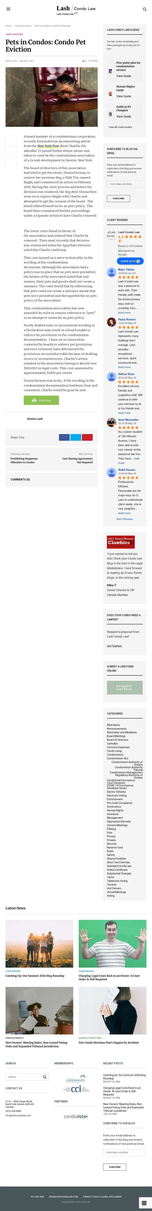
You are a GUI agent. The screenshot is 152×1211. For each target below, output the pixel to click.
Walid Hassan (126, 470)
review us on (128, 261)
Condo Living (114, 751)
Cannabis (112, 743)
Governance (114, 806)
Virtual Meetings (116, 892)
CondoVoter (114, 780)
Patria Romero (127, 319)
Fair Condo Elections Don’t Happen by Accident (109, 1042)
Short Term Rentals (118, 862)
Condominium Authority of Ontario (127, 763)
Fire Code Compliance (119, 803)
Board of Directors (117, 740)
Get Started (114, 646)
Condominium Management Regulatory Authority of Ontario (126, 775)
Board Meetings (116, 736)
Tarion (110, 877)
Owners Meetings (117, 825)
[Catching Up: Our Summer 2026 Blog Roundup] (39, 944)
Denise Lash (11, 61)
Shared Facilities (116, 858)
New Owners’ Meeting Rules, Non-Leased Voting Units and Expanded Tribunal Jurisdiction (36, 1044)
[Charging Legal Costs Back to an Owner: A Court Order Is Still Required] (112, 944)
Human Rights (115, 810)
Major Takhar (126, 269)
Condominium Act (117, 758)
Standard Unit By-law (119, 866)
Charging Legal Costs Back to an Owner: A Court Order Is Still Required (122, 1091)
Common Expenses (118, 747)
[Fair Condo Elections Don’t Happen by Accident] (112, 1011)
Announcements (117, 728)
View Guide (123, 76)
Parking (111, 829)
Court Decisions (14, 34)
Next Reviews (125, 519)
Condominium (115, 754)
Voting (111, 895)
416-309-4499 (37, 1197)
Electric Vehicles (116, 792)
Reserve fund (115, 847)
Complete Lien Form (124, 688)
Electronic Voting (117, 795)
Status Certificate (117, 869)
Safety (111, 855)
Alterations (113, 725)
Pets (109, 832)
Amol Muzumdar (128, 419)
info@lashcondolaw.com (63, 1197)
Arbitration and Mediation (122, 732)
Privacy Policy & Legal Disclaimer (102, 1197)
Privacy (111, 836)
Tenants (112, 884)
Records (112, 843)
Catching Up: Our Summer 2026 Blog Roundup (35, 975)
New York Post (48, 146)
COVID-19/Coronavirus (120, 785)
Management (115, 817)
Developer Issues (117, 788)
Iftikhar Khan (126, 374)
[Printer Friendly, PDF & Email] (41, 399)
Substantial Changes (119, 873)
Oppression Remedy (119, 821)
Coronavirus (128, 780)
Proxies (111, 840)
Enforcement (115, 799)
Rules (110, 851)
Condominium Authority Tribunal (129, 768)
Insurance (112, 814)
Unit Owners (114, 888)
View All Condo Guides (120, 127)
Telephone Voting (117, 881)
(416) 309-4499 (13, 1111)
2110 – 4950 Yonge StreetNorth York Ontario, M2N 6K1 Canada (20, 1104)
